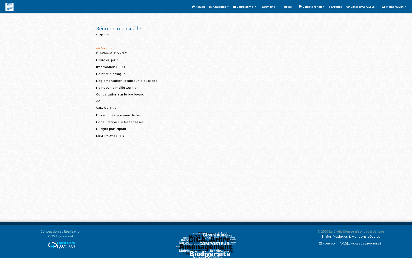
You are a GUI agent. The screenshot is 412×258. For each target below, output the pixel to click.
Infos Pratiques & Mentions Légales (351, 236)
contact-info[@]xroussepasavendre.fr (352, 243)
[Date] (97, 52)
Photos (287, 7)
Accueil (200, 7)
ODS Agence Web (61, 236)
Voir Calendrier (104, 48)
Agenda (337, 7)
